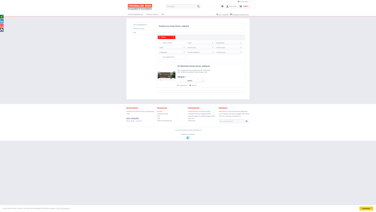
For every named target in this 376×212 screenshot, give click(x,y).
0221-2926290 (223, 15)
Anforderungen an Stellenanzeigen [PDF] (201, 116)
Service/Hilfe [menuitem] (243, 2)
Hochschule (192, 47)
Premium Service (138, 29)
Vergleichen (183, 85)
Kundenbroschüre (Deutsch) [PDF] (199, 111)
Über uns (191, 118)
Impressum (191, 121)
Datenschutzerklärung (164, 121)
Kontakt (159, 111)
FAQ (134, 32)
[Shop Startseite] (145, 7)
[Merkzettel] (222, 6)
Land (189, 43)
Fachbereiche (220, 52)
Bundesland (220, 43)
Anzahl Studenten (194, 52)
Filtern (163, 37)
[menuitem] (183, 6)
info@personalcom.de (240, 15)
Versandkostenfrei (168, 57)
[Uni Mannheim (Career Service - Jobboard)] (166, 76)
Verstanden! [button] (366, 208)
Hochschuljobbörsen (140, 25)
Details (190, 81)
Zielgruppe (163, 52)
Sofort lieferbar (168, 43)
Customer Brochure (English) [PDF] (199, 114)
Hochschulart (220, 47)
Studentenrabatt (162, 114)
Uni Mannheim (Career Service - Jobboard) (193, 66)
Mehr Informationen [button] (63, 208)
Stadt (161, 47)
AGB (158, 118)
